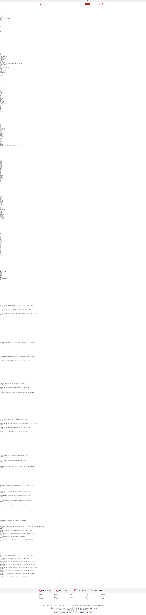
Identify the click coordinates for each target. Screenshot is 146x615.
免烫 (0, 179)
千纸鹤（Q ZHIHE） (3, 59)
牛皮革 (1, 131)
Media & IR (102, 605)
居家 (0, 243)
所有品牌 (1, 20)
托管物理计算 (51, 587)
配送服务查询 (56, 598)
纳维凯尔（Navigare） (3, 56)
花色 (0, 235)
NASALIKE (1, 57)
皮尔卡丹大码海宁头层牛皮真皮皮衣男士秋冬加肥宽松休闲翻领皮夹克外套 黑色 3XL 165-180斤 (14, 360)
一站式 (32, 587)
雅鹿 (0, 50)
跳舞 (0, 252)
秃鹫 (0, 94)
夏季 (0, 146)
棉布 (0, 199)
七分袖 (1, 254)
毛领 (0, 181)
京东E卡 (102, 599)
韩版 (0, 164)
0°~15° (1, 268)
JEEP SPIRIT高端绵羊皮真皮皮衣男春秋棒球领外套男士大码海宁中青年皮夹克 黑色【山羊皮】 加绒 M (15, 460)
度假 (0, 245)
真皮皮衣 (3, 18)
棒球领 (1, 167)
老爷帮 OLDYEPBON (3, 72)
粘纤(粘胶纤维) (2, 128)
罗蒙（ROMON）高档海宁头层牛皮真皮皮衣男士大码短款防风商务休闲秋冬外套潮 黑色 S (13, 419)
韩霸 (0, 65)
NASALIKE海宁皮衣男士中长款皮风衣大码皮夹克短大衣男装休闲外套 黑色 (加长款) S (13, 383)
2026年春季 (2, 214)
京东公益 (92, 605)
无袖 (0, 253)
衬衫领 (1, 177)
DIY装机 (102, 597)
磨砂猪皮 (1, 200)
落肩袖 (1, 256)
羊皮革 (1, 142)
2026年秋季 (2, 218)
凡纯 (0, 76)
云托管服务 (38, 587)
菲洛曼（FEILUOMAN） (3, 69)
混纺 (0, 198)
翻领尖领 (1, 175)
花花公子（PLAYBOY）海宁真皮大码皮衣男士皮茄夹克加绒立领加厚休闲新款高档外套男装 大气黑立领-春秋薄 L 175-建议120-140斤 (20, 435)
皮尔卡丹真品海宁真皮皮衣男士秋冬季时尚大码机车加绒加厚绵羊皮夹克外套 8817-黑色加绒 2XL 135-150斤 (16, 530)
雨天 (0, 246)
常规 (0, 267)
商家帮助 (60, 605)
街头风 (1, 166)
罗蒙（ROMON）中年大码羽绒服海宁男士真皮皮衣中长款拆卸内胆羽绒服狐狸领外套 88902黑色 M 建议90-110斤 (17, 500)
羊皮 (0, 139)
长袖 (0, 255)
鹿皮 (0, 137)
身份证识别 (7, 587)
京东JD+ (102, 602)
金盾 (0, 53)
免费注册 (68, 0)
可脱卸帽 (1, 169)
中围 (0, 90)
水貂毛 (1, 275)
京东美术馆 (1, 16)
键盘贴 (1, 14)
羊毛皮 (1, 141)
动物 (0, 241)
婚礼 (0, 251)
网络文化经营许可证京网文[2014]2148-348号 (77, 608)
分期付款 (71, 598)
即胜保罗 (1, 92)
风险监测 (84, 605)
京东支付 (74, 610)
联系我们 (48, 605)
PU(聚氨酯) (1, 132)
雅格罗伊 (1, 100)
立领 (0, 173)
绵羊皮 (1, 135)
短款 (0, 193)
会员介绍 (39, 597)
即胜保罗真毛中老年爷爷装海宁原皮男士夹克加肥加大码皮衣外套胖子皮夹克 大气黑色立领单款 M (15, 427)
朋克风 (1, 165)
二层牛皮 (1, 136)
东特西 (1, 93)
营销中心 (64, 605)
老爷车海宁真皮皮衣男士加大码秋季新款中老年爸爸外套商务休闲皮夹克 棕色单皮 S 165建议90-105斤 (15, 387)
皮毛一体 (1, 178)
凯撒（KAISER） (2, 52)
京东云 (77, 610)
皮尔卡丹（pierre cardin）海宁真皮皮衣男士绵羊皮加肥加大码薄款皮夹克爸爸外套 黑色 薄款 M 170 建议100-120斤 (17, 505)
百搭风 (1, 160)
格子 (0, 236)
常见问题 (39, 599)
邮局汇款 (71, 599)
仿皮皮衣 (1, 110)
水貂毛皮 (1, 133)
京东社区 (80, 605)
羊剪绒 (1, 204)
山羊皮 (1, 138)
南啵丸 (1, 66)
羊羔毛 (1, 205)
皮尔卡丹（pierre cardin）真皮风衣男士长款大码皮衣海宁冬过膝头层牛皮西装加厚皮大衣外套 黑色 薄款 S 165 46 (17, 342)
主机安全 (47, 587)
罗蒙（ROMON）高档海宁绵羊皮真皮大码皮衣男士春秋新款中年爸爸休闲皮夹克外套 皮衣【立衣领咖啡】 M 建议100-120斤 (19, 392)
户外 (0, 242)
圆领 (0, 171)
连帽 (0, 174)
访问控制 (34, 587)
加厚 (0, 230)
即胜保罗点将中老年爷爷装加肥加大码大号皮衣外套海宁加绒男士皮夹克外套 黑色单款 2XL (14, 431)
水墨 (0, 234)
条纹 (0, 239)
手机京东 (89, 0)
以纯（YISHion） (2, 62)
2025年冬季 (2, 220)
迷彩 (0, 233)
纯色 (0, 238)
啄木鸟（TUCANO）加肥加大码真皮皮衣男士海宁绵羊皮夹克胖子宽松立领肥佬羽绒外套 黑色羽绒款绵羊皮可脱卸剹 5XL (18, 470)
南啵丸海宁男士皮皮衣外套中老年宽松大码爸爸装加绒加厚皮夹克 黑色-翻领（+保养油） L (13, 520)
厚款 (0, 229)
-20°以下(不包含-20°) (3, 271)
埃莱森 (1, 99)
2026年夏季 (2, 215)
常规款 (1, 195)
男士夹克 (1, 109)
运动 (0, 244)
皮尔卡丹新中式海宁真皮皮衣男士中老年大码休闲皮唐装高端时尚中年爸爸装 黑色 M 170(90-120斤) (15, 309)
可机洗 (1, 272)
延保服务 (102, 598)
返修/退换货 (87, 599)
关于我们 (43, 605)
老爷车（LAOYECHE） (3, 54)
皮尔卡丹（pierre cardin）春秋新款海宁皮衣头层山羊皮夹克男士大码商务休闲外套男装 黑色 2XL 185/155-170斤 (17, 485)
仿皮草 (1, 203)
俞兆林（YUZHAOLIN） (3, 64)
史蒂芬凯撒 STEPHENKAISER (4, 67)
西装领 (1, 168)
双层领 (1, 176)
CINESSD (1, 61)
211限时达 (55, 597)
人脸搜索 (44, 587)
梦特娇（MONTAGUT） (3, 58)
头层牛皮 (1, 134)
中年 (0, 123)
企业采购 (84, 0)
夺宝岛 (102, 596)
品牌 (4, 587)
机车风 (1, 162)
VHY (0, 96)
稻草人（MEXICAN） (3, 51)
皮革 (0, 140)
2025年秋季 (2, 219)
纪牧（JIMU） (2, 102)
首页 (0, 18)
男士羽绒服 (1, 112)
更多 (0, 106)
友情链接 (72, 605)
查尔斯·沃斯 (2, 71)
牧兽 (0, 73)
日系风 (1, 159)
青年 (0, 121)
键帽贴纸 (1, 15)
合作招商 (56, 605)
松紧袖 (1, 265)
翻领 (0, 172)
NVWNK (1, 103)
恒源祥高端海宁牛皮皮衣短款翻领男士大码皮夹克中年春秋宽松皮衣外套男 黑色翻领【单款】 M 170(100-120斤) (17, 466)
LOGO (1, 231)
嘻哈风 (1, 163)
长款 (0, 194)
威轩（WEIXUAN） (3, 101)
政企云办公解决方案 (28, 587)
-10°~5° (1, 269)
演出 (0, 247)
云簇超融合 (23, 587)
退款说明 (87, 598)
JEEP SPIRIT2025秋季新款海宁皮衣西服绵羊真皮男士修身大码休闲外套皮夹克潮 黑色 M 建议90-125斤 (16, 491)
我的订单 (72, 0)
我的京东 (76, 0)
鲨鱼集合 (1, 87)
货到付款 (71, 596)
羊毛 (0, 130)
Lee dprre (1, 98)
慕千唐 (1, 68)
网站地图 (10, 587)
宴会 (0, 249)
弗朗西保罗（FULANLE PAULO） (5, 77)
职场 (0, 250)
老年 (0, 124)
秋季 (0, 148)
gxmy (1, 60)
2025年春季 (2, 216)
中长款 (1, 196)
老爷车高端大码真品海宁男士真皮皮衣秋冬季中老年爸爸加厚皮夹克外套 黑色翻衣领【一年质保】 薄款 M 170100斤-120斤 (18, 313)
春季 (0, 147)
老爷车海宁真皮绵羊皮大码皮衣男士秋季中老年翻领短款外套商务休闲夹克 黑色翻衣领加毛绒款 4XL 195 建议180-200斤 (18, 423)
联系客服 (39, 602)
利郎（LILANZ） (2, 55)
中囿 (0, 86)
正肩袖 (1, 266)
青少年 (1, 122)
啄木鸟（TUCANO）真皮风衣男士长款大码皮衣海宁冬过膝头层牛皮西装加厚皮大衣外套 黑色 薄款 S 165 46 (16, 327)
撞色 (0, 182)
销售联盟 (76, 605)
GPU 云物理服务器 (18, 587)
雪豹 (0, 97)
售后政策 (87, 596)
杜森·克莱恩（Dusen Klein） (4, 88)
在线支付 (71, 597)
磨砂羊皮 (1, 201)
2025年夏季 (2, 217)
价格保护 (87, 597)
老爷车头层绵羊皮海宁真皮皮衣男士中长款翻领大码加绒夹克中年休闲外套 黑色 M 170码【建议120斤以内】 (16, 305)
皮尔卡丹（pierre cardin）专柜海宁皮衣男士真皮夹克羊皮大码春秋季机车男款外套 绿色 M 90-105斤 (15, 495)
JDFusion (41, 587)
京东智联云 (13, 587)
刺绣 (0, 183)
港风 (0, 157)
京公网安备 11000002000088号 (57, 607)
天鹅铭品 (1, 75)
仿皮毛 (1, 206)
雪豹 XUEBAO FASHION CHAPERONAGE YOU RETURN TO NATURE (11, 63)
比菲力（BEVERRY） (3, 70)
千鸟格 (1, 240)
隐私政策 (88, 605)
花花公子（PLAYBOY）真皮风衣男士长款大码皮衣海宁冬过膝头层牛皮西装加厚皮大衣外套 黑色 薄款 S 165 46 (17, 356)
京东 (46, 4)
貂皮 (0, 126)
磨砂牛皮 (1, 202)
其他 (0, 143)
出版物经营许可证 (66, 608)
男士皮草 (1, 111)
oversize (1, 158)
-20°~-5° (1, 270)
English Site (97, 605)
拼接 (0, 184)
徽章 (0, 180)
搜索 (87, 4)
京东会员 (81, 0)
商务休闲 (1, 161)
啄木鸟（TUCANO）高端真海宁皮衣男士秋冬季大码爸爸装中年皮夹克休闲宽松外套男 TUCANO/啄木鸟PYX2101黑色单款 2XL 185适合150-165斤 (22, 526)
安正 (0, 91)
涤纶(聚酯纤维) (2, 129)
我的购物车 (100, 4)
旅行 (0, 248)
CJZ (0, 104)
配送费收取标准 (56, 599)
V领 (0, 170)
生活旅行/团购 (40, 598)
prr (0, 89)
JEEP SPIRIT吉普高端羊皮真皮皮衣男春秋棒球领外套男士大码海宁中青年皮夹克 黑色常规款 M (14, 455)
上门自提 (55, 596)
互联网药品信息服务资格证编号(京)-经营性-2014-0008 (77, 607)
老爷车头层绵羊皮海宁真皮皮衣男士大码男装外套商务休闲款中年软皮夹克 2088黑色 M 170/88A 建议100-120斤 (17, 292)
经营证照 (85, 609)
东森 (0, 105)
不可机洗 (1, 273)
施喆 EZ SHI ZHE (2, 95)
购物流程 (39, 596)
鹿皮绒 (1, 197)
